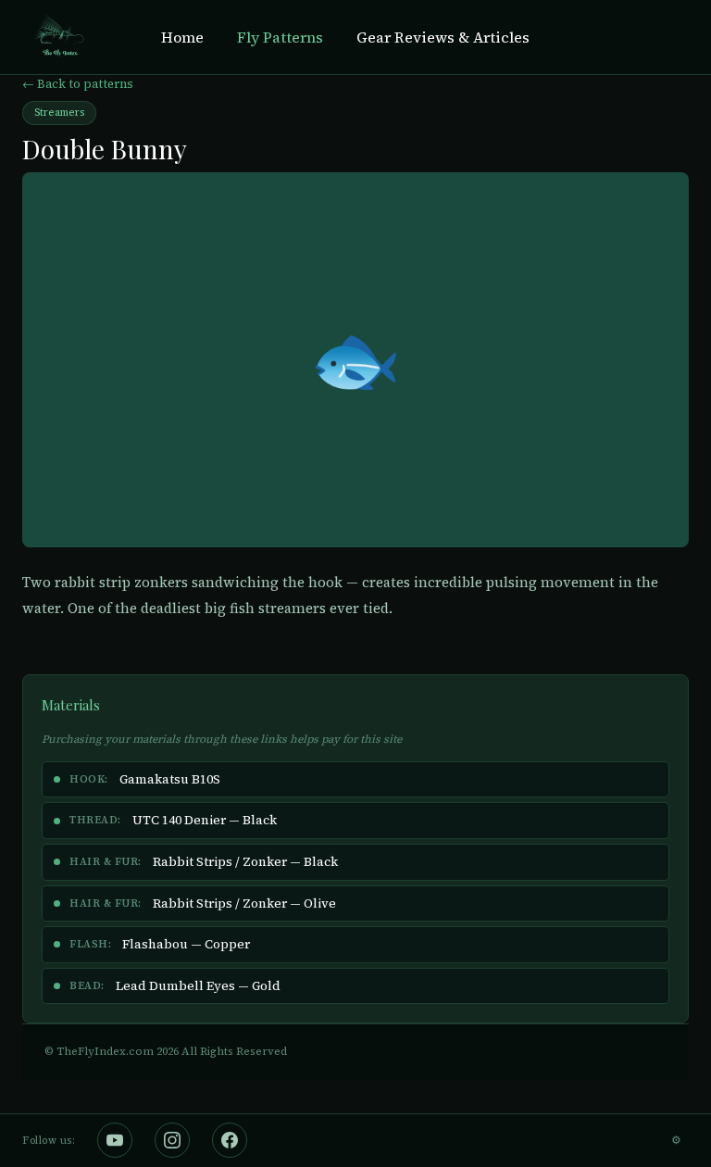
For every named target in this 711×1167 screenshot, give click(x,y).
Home (182, 37)
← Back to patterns (77, 84)
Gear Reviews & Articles (443, 37)
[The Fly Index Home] (58, 37)
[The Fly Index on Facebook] (229, 1140)
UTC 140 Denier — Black (204, 820)
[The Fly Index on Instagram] (172, 1140)
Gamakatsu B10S (169, 779)
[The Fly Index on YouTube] (114, 1140)
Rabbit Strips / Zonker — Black (245, 862)
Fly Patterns (280, 37)
